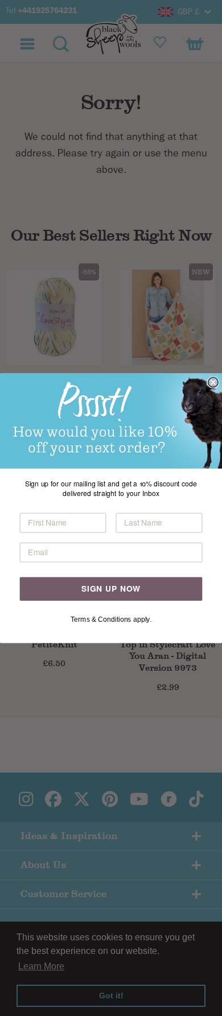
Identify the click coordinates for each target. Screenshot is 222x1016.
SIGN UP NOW (111, 588)
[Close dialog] (213, 382)
